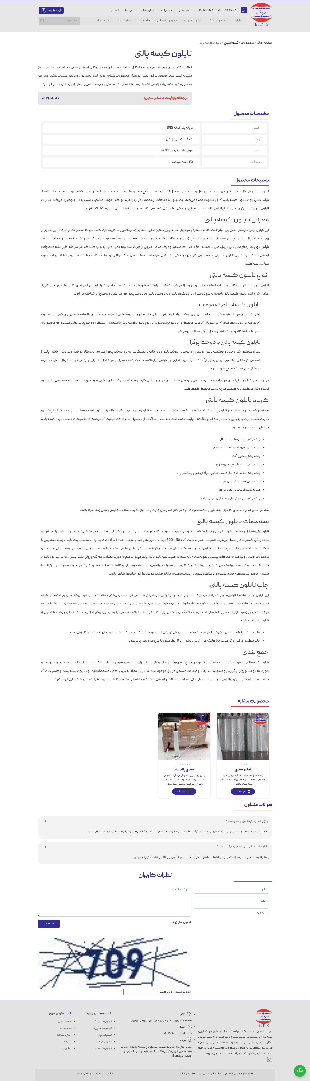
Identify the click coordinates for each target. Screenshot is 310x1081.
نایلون (237, 21)
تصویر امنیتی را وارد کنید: (175, 992)
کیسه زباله (103, 21)
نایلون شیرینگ (218, 21)
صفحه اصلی (185, 10)
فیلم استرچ (144, 21)
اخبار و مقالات (147, 10)
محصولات (166, 10)
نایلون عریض (123, 21)
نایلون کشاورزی (192, 21)
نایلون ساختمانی (167, 21)
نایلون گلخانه (103, 1048)
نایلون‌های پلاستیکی (246, 191)
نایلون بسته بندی (217, 662)
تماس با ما (113, 10)
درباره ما (129, 10)
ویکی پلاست (83, 1074)
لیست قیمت (54, 10)
